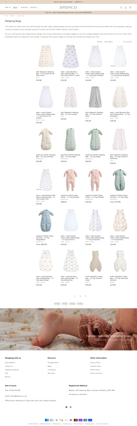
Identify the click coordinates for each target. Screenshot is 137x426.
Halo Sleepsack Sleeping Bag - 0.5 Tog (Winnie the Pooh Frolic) (45, 73)
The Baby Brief (53, 362)
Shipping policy (90, 423)
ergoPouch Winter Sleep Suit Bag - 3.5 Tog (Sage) (119, 196)
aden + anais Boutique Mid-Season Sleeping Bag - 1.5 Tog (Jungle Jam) (46, 197)
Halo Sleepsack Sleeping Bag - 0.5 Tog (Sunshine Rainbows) (119, 156)
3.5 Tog (80, 303)
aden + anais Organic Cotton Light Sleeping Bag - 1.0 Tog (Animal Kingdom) (120, 73)
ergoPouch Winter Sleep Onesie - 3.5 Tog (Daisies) (70, 196)
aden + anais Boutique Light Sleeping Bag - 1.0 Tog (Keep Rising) (44, 278)
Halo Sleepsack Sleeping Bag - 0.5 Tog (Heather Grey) (94, 114)
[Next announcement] (131, 2)
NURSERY (12, 15)
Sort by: (100, 42)
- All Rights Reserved (44, 423)
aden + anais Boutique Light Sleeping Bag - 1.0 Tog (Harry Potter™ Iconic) (70, 73)
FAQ (6, 373)
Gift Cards (51, 373)
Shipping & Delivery (12, 370)
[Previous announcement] (6, 2)
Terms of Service (96, 373)
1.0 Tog (65, 303)
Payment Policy (95, 366)
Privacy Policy (95, 362)
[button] (16, 7)
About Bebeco (10, 362)
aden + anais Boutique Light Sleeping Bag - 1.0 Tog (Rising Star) (69, 278)
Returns (7, 377)
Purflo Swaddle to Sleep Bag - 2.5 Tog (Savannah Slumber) (119, 278)
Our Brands (52, 370)
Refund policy (95, 370)
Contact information (102, 423)
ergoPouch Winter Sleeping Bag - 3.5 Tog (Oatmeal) (46, 155)
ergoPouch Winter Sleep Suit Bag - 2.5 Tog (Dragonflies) (44, 237)
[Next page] (91, 296)
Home (6, 15)
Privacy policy (67, 423)
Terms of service (78, 423)
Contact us (9, 366)
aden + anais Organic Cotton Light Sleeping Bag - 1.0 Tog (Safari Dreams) (94, 73)
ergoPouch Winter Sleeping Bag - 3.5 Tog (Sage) (95, 155)
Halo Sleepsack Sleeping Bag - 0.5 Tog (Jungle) (69, 113)
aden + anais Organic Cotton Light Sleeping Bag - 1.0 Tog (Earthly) (119, 237)
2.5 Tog (72, 303)
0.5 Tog (57, 303)
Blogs (50, 366)
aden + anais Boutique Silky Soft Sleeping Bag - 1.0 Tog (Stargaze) (120, 114)
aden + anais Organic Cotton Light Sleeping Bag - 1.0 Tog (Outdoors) (94, 237)
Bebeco (36, 423)
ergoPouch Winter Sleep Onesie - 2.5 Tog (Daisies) (94, 196)
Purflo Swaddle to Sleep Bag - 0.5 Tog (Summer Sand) (94, 278)
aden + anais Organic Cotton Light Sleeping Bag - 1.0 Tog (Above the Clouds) (45, 115)
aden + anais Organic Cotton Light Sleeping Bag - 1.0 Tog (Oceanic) (70, 237)
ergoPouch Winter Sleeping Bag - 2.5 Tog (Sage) (70, 155)
